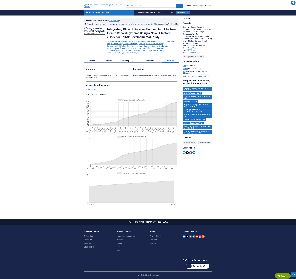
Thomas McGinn (114, 53)
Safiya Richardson (114, 44)
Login (201, 6)
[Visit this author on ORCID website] (129, 41)
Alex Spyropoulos (141, 50)
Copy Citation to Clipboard (193, 57)
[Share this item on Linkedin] (193, 152)
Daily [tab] (87, 94)
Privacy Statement (157, 236)
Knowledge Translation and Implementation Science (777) (193, 110)
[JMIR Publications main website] (103, 6)
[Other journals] (131, 12)
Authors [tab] (108, 61)
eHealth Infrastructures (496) (193, 123)
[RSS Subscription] (203, 236)
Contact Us (154, 240)
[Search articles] (179, 6)
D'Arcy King (111, 50)
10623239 (192, 52)
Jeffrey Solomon (113, 41)
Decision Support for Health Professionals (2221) (197, 115)
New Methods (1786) (190, 101)
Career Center (191, 6)
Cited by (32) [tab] (127, 61)
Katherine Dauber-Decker (147, 41)
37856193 (191, 50)
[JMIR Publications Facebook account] (190, 236)
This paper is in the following (196, 82)
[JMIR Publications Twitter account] (187, 236)
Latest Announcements (126, 236)
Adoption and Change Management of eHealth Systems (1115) (196, 105)
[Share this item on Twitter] (187, 152)
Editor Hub (88, 240)
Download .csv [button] (91, 89)
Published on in (102, 21)
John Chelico (142, 48)
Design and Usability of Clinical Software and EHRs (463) (197, 127)
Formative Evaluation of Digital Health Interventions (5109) (196, 89)
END (184, 66)
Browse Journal (164, 12)
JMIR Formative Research (98, 12)
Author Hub (88, 236)
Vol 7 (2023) (114, 21)
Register (208, 6)
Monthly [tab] (95, 94)
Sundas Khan (113, 46)
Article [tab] (92, 61)
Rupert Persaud (113, 48)
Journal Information (145, 12)
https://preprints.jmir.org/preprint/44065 (142, 24)
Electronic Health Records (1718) (194, 120)
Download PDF (190, 142)
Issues (119, 247)
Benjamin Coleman (144, 46)
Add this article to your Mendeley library (197, 77)
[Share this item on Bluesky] (184, 152)
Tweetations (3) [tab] (150, 61)
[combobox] (155, 6)
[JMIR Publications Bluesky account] (184, 236)
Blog (118, 250)
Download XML (206, 142)
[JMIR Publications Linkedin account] (193, 236)
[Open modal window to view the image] (94, 34)
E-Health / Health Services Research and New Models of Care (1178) (197, 132)
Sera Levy (143, 44)
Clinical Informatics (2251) (192, 93)
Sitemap (153, 243)
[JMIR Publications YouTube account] (196, 236)
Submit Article (182, 12)
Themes (120, 243)
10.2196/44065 (191, 48)
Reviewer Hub (89, 243)
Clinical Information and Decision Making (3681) (197, 97)
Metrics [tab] (170, 61)
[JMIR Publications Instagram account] (200, 236)
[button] (293, 2)
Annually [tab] (103, 94)
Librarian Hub (89, 247)
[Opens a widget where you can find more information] (283, 276)
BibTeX (185, 69)
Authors (120, 240)
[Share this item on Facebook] (190, 152)
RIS (184, 72)
